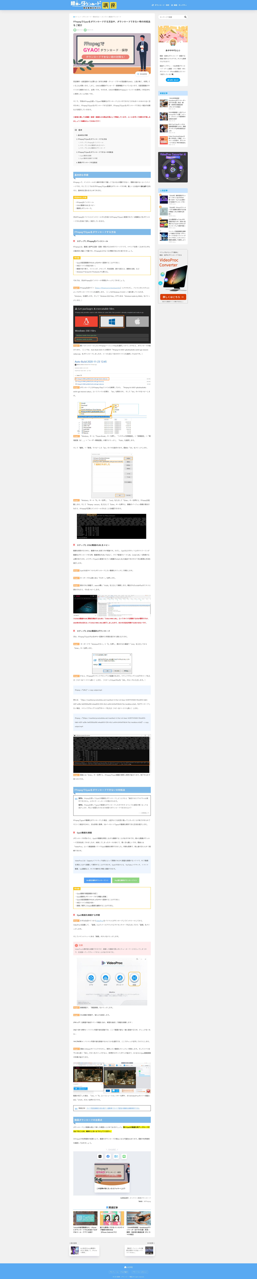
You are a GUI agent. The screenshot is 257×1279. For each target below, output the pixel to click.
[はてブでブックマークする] (116, 1156)
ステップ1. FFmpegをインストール (91, 142)
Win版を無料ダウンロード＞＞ (97, 880)
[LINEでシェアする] (124, 1156)
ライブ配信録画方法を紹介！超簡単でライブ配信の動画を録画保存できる (113, 1108)
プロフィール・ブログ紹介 (119, 1272)
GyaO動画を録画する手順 (88, 158)
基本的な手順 (83, 135)
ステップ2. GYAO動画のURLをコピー (92, 145)
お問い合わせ (173, 80)
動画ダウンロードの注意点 (87, 162)
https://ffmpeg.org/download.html (108, 288)
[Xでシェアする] (100, 1156)
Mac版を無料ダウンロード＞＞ (126, 880)
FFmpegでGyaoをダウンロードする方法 (92, 139)
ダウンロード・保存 (161, 5)
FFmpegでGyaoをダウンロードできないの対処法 (95, 152)
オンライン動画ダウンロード (140, 1198)
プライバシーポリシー (139, 1272)
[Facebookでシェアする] (108, 1156)
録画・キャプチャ (180, 5)
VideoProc (99, 920)
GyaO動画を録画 (85, 155)
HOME (129, 1267)
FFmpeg (148, 1201)
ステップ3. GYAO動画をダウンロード (92, 148)
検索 (185, 17)
